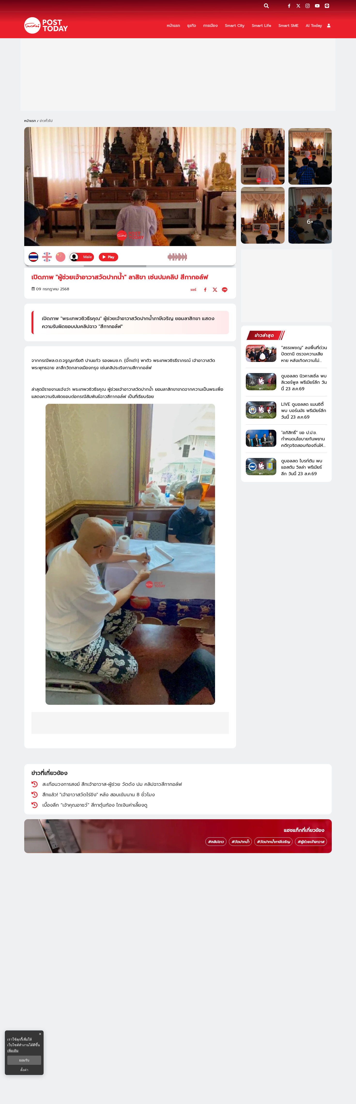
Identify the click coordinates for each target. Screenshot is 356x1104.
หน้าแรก (30, 120)
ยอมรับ (24, 1060)
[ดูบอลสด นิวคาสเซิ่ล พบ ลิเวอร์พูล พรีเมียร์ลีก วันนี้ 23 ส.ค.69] (261, 381)
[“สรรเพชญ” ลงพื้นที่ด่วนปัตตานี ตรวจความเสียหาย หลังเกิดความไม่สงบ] (261, 353)
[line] (224, 289)
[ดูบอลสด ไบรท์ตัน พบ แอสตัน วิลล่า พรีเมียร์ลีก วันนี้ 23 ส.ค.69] (261, 466)
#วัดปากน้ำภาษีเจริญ (273, 841)
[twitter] (215, 289)
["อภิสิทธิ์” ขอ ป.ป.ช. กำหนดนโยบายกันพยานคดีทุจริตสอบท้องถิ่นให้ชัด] (261, 438)
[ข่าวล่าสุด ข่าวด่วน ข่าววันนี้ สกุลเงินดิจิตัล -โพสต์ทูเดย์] (46, 25)
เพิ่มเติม (12, 1050)
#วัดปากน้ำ (240, 841)
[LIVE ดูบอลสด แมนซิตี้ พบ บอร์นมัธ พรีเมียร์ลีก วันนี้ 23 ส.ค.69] (261, 410)
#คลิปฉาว (216, 841)
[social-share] (289, 6)
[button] (329, 26)
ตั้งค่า (24, 1070)
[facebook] (205, 289)
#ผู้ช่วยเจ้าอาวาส (311, 841)
